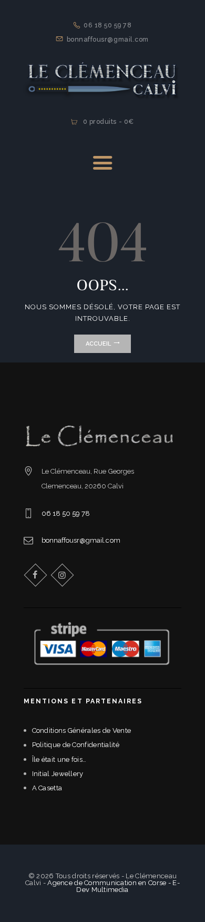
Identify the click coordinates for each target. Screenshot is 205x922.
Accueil (98, 343)
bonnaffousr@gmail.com (81, 540)
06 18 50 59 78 (66, 513)
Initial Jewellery (58, 774)
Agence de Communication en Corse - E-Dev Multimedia (113, 886)
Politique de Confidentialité (75, 745)
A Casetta (47, 788)
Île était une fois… (59, 759)
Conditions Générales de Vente (81, 730)
